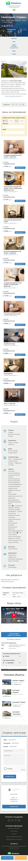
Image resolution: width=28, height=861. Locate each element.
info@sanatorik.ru (14, 850)
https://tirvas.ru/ (12, 648)
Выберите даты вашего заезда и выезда (14, 117)
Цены (14, 41)
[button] (11, 158)
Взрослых (5, 123)
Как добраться (14, 47)
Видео (14, 51)
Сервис (5, 739)
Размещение (6, 743)
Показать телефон (14, 634)
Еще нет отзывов (23, 29)
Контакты (14, 834)
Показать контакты (8, 857)
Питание (5, 746)
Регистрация (14, 831)
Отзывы (14, 54)
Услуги (14, 44)
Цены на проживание (21, 857)
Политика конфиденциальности (14, 836)
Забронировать (19, 167)
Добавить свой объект (14, 828)
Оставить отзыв (10, 776)
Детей (4, 129)
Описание (14, 38)
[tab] (14, 149)
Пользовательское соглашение (14, 839)
